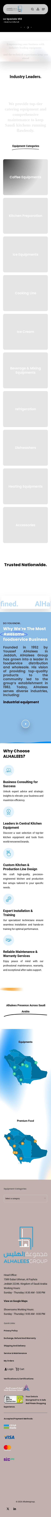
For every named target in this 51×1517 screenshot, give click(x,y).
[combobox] (25, 1198)
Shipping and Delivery (14, 1345)
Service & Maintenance (15, 1353)
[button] (43, 9)
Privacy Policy (11, 1330)
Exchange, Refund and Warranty (20, 1338)
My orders (9, 1360)
